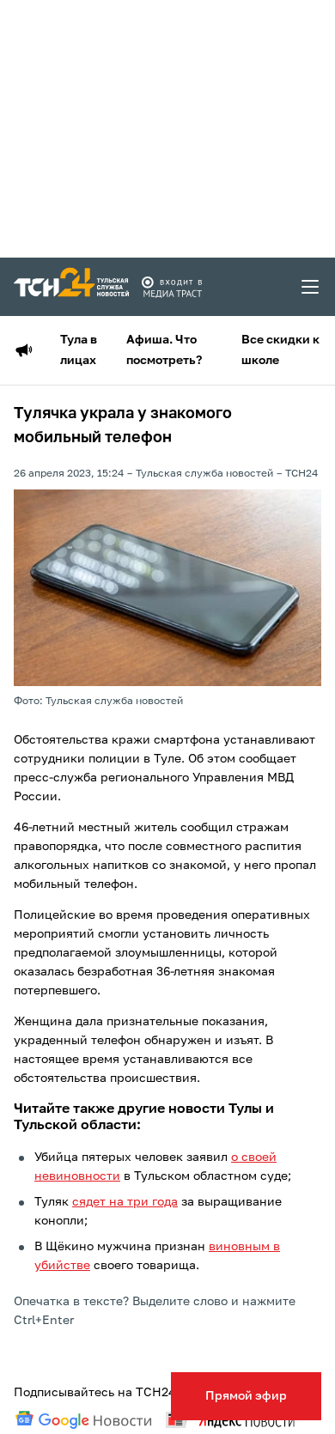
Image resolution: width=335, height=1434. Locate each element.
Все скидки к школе (280, 350)
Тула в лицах (78, 350)
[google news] (83, 1420)
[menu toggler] (311, 286)
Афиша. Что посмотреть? (164, 350)
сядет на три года (125, 1202)
